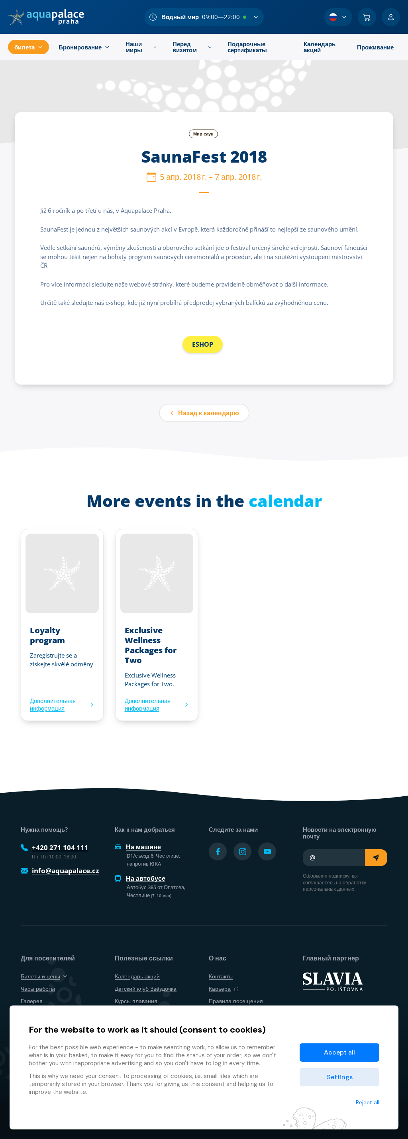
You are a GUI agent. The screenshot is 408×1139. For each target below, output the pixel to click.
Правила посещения (236, 1001)
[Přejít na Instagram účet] (242, 851)
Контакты (221, 976)
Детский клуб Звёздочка (146, 988)
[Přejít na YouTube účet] (267, 851)
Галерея (32, 1001)
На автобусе (145, 878)
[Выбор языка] (338, 17)
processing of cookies (161, 1076)
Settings (340, 1077)
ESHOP (202, 344)
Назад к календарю (208, 412)
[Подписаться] (376, 857)
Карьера (220, 988)
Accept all (339, 1052)
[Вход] (391, 17)
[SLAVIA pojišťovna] (333, 981)
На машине (143, 846)
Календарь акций (137, 976)
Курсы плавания (136, 1001)
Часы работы (38, 988)
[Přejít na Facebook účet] (218, 851)
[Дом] (46, 17)
